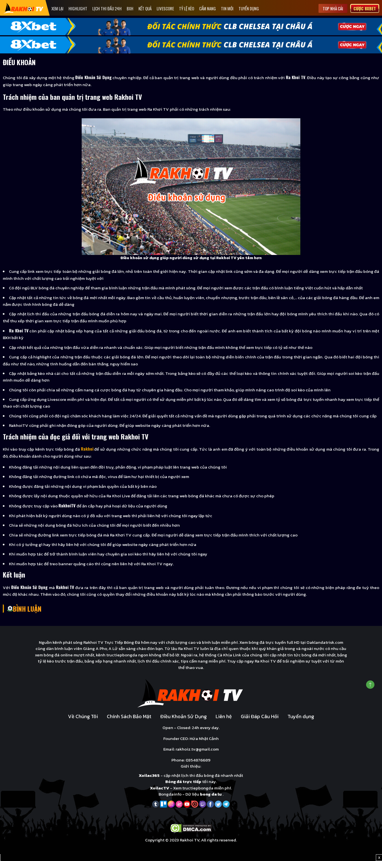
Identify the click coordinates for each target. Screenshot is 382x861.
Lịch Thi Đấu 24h (107, 8)
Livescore (165, 8)
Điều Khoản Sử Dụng (183, 716)
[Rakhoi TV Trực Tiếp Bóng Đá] (23, 8)
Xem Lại (57, 8)
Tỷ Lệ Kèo (186, 8)
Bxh (130, 8)
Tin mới (227, 8)
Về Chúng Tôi (83, 716)
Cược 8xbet (364, 8)
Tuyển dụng (249, 8)
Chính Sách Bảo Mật (129, 716)
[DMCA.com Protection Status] (191, 827)
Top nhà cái (333, 8)
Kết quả (145, 8)
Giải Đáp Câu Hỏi (260, 716)
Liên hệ (224, 716)
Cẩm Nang (207, 8)
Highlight (78, 8)
